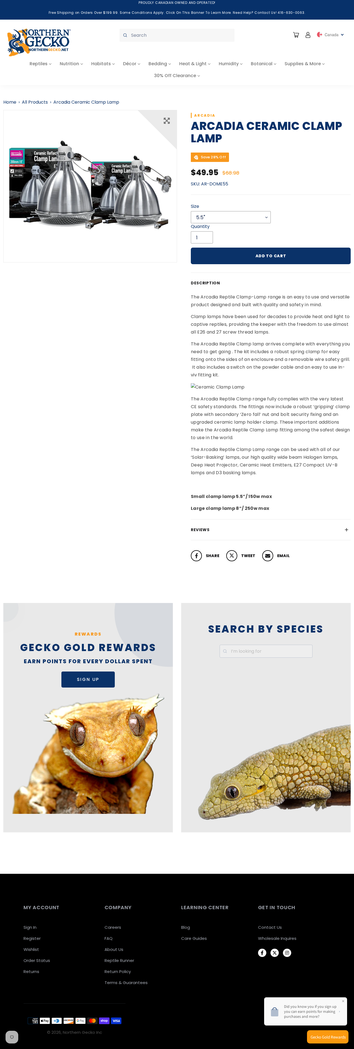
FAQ (109, 938)
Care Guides (194, 938)
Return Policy (118, 971)
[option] (90, 186)
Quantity (200, 226)
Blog (185, 927)
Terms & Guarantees (126, 982)
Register (32, 938)
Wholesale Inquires (277, 938)
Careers (113, 927)
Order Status (37, 960)
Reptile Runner (119, 960)
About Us (114, 949)
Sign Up (88, 679)
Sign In (30, 927)
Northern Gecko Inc (82, 1032)
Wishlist (31, 949)
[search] (177, 35)
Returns (31, 971)
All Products (35, 102)
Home (9, 102)
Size (195, 206)
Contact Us (270, 927)
